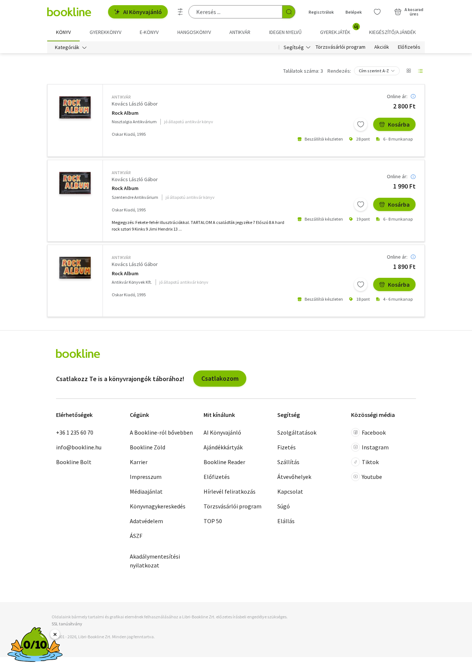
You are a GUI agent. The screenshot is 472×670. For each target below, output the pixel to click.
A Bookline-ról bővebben (161, 432)
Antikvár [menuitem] (239, 32)
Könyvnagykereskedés (157, 506)
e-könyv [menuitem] (149, 32)
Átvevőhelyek (294, 476)
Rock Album (125, 113)
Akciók (381, 47)
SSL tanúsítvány (67, 623)
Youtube (372, 476)
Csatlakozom (220, 378)
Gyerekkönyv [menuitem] (105, 32)
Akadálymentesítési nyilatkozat (155, 561)
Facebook (374, 432)
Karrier (139, 462)
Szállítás (288, 462)
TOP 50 (213, 521)
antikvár (121, 97)
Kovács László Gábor (135, 103)
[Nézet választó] (408, 70)
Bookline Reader (224, 462)
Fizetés (286, 447)
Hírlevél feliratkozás (230, 491)
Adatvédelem (146, 521)
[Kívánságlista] (377, 11)
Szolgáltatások (296, 432)
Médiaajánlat (146, 491)
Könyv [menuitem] (63, 32)
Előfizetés (409, 47)
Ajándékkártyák (223, 447)
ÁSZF (136, 535)
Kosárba (399, 124)
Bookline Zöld (147, 447)
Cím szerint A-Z (374, 70)
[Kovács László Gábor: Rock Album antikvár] (75, 107)
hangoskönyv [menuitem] (194, 32)
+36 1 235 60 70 (74, 432)
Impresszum (146, 476)
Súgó (283, 506)
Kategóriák (67, 47)
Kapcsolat (290, 491)
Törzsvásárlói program (340, 47)
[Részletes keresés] (180, 11)
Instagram (375, 447)
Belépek (354, 12)
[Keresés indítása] (288, 11)
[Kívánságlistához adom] (360, 124)
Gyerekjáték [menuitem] (339, 29)
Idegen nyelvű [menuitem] (285, 32)
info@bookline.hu (78, 447)
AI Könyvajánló (142, 11)
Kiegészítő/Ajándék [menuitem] (392, 32)
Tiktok (370, 462)
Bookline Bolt (73, 462)
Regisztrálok (321, 12)
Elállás (286, 521)
